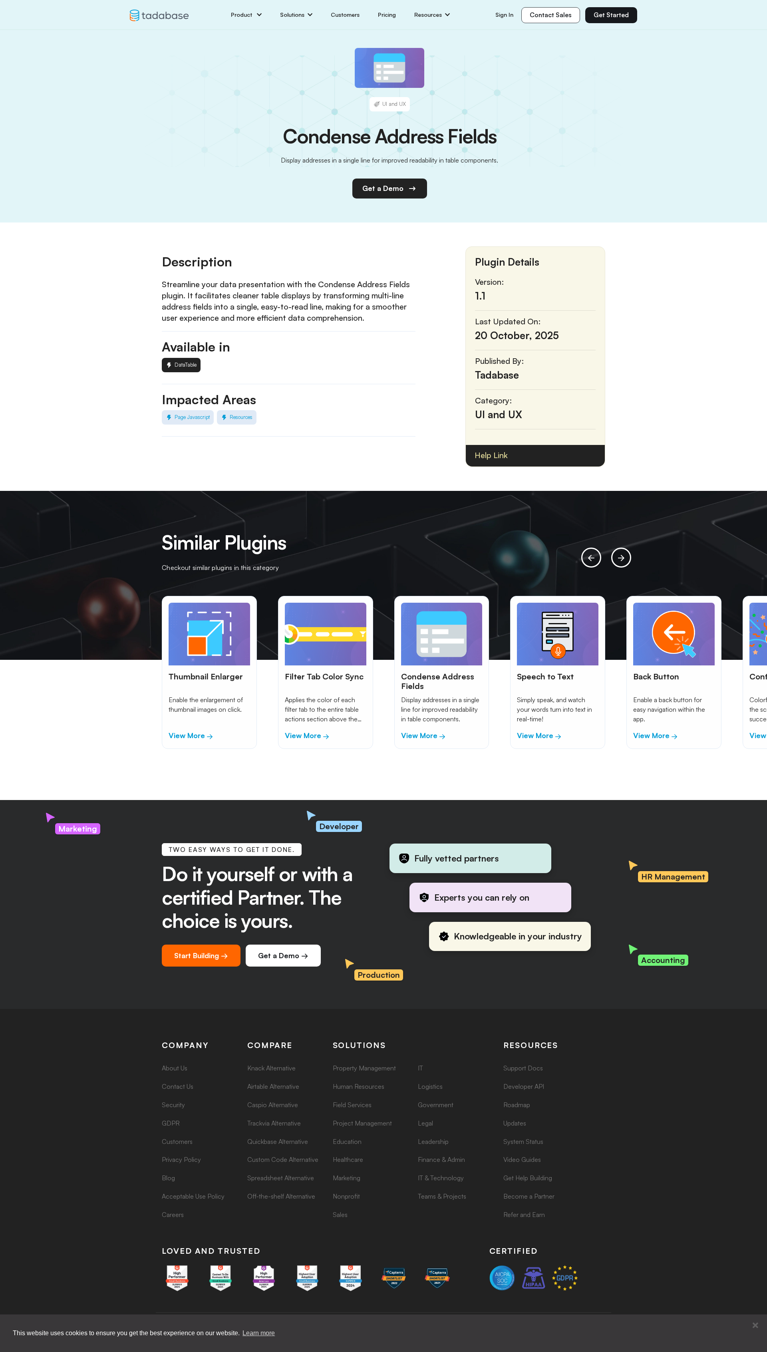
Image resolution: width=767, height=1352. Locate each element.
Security (173, 1105)
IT (420, 1068)
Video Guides (522, 1159)
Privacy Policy (181, 1159)
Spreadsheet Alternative (280, 1178)
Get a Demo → (283, 955)
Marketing (346, 1178)
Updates (514, 1123)
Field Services (352, 1105)
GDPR (171, 1123)
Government (435, 1105)
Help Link (491, 455)
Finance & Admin (441, 1159)
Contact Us (177, 1086)
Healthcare (348, 1159)
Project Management (362, 1123)
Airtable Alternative (273, 1086)
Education (347, 1142)
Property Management (364, 1068)
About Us (174, 1068)
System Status (523, 1142)
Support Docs (523, 1068)
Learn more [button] (258, 1333)
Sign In (504, 14)
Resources (428, 15)
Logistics (430, 1086)
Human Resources (358, 1086)
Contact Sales (551, 15)
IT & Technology (441, 1178)
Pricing (387, 15)
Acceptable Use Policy (193, 1196)
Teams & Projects (442, 1196)
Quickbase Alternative (277, 1142)
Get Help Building (527, 1178)
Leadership (433, 1142)
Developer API (523, 1086)
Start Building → (201, 955)
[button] (755, 1326)
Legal (425, 1123)
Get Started (611, 15)
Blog (168, 1178)
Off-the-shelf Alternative (281, 1196)
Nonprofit (346, 1196)
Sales (340, 1215)
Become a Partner (528, 1196)
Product (242, 15)
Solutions (292, 15)
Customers (345, 15)
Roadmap (516, 1105)
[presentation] (591, 558)
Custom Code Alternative (282, 1159)
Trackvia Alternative (274, 1123)
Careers (173, 1215)
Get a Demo (382, 188)
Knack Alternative (271, 1068)
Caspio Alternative (272, 1105)
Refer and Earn (524, 1215)
